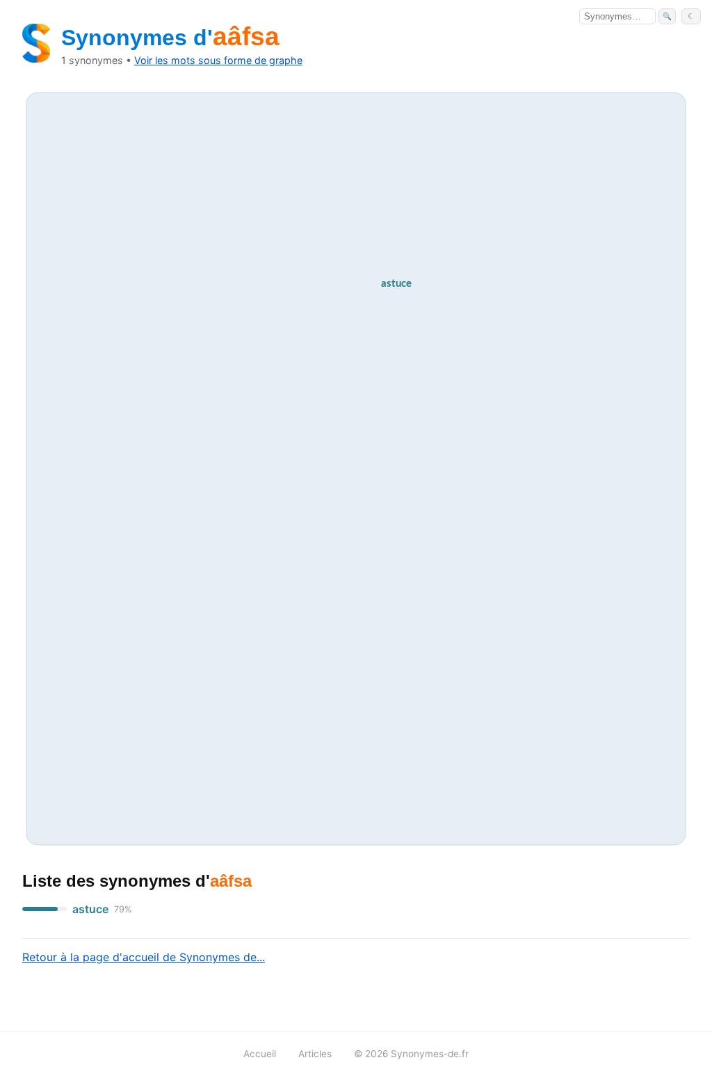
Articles (315, 1053)
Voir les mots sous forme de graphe (218, 60)
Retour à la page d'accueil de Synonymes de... (143, 957)
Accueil (259, 1053)
